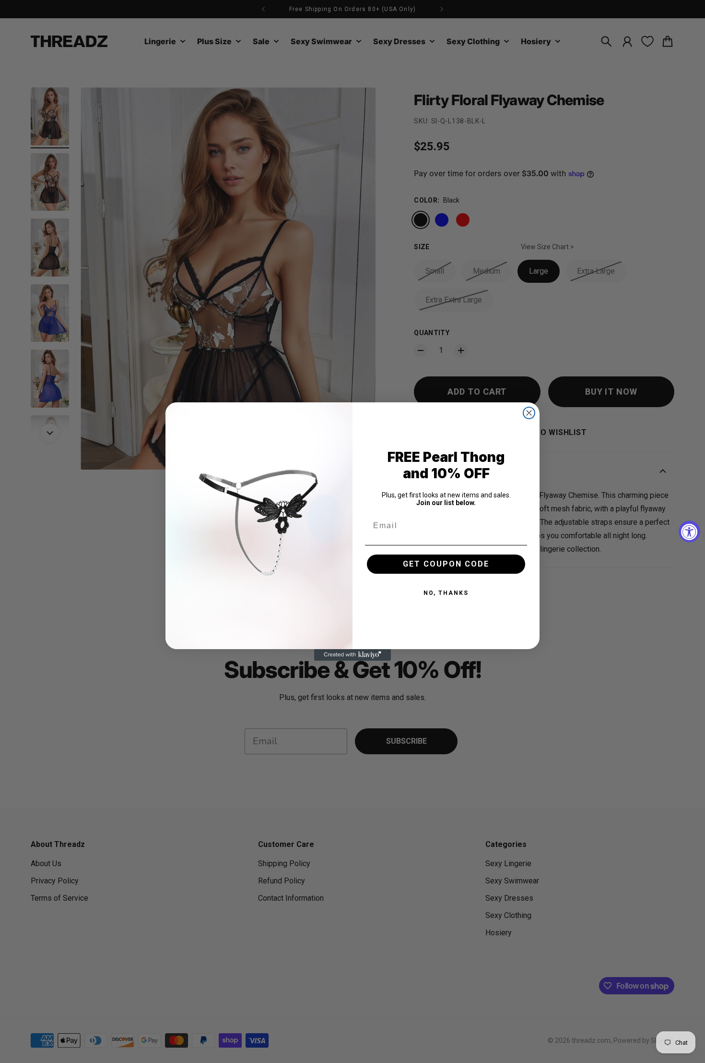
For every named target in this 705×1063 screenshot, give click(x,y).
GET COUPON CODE (446, 563)
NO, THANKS (446, 593)
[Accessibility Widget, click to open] (689, 532)
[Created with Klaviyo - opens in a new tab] (352, 655)
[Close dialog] (529, 413)
